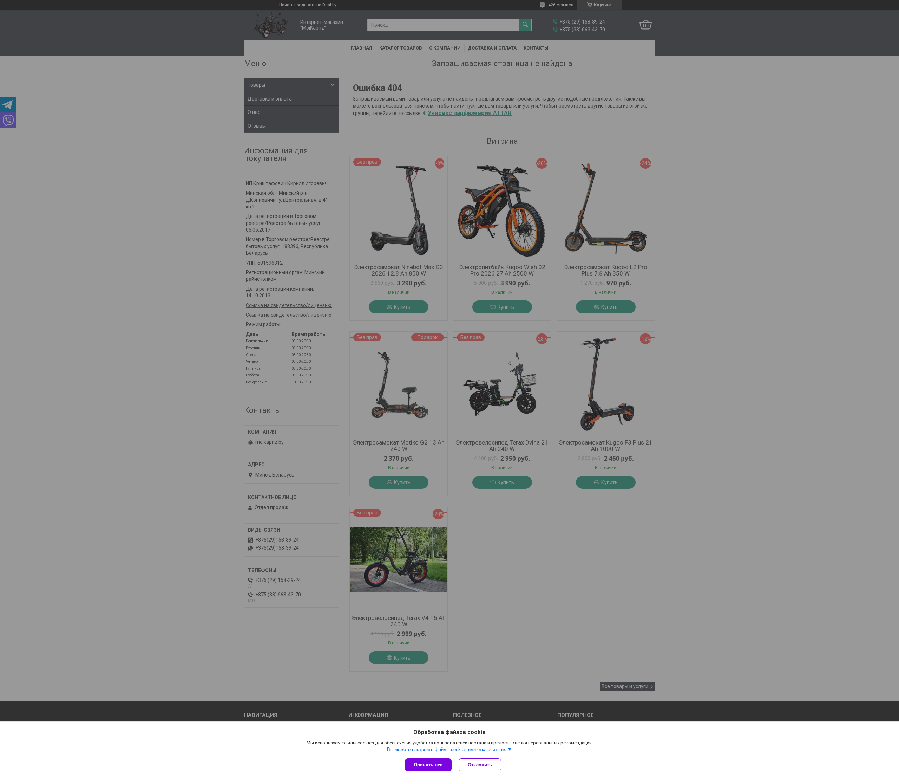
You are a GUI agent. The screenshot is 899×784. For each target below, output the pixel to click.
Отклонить (480, 764)
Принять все (428, 764)
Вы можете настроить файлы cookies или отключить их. (447, 749)
